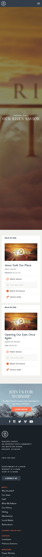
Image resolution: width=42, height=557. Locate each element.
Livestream (6, 539)
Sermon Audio (15, 297)
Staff (4, 499)
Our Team (6, 495)
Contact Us (11, 478)
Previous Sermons (9, 543)
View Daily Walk (16, 285)
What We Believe (9, 503)
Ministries (6, 550)
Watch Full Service (17, 291)
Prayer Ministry (8, 553)
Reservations (7, 524)
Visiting (5, 512)
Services (6, 536)
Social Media (7, 520)
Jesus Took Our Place (18, 265)
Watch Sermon (16, 279)
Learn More (21, 409)
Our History (7, 507)
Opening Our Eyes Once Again (20, 336)
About (4, 487)
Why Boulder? (8, 491)
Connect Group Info (11, 531)
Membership (7, 516)
